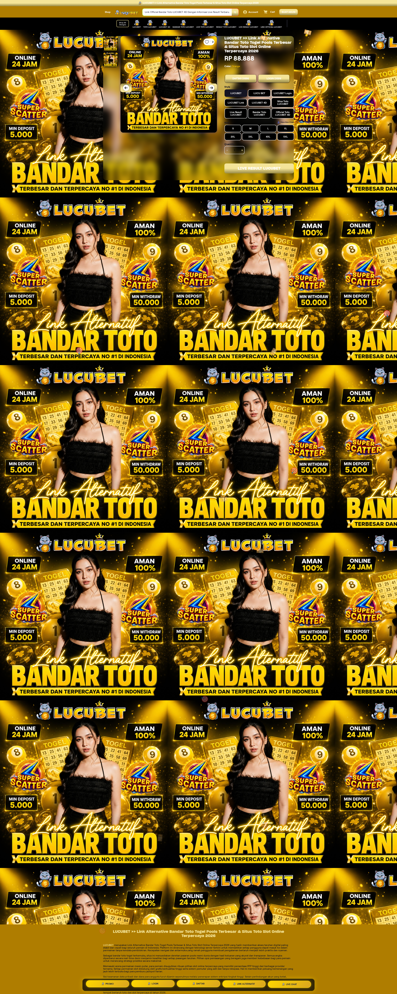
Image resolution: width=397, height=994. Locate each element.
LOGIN (155, 983)
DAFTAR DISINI (240, 78)
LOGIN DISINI (274, 78)
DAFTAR (200, 984)
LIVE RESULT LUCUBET (259, 168)
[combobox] (187, 12)
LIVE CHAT (291, 984)
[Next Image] (211, 88)
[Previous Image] (126, 88)
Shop (108, 12)
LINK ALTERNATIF (246, 984)
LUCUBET (108, 945)
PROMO (109, 983)
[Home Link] (126, 12)
